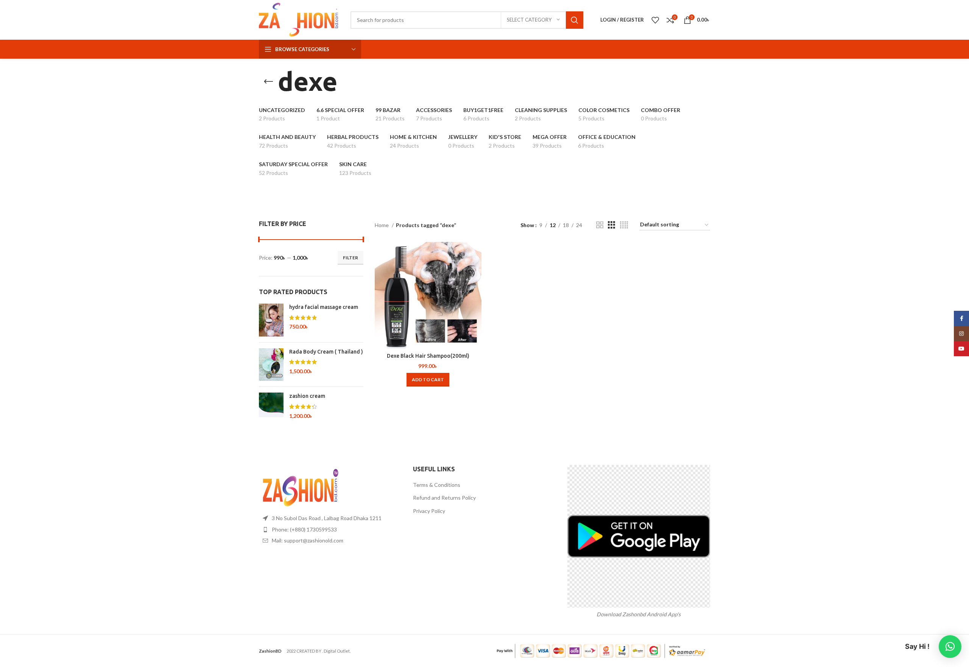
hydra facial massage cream (323, 307)
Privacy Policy (429, 511)
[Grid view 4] (624, 225)
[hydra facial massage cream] (271, 320)
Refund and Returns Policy (444, 497)
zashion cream (307, 396)
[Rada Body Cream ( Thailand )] (271, 364)
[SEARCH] (574, 20)
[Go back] (268, 81)
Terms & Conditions (436, 485)
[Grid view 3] (611, 225)
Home (382, 225)
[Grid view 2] (599, 225)
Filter (350, 257)
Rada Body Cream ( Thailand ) (326, 352)
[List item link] (330, 529)
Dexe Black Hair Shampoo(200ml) (428, 356)
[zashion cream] (271, 406)
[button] (428, 379)
